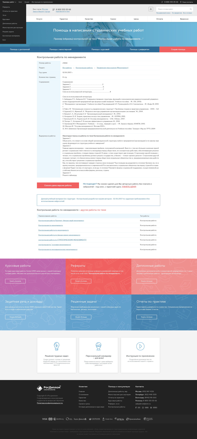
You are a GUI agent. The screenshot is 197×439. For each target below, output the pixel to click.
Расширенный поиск (163, 13)
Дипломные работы (10, 23)
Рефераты (6, 7)
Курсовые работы (115, 401)
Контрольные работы (84, 68)
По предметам (177, 13)
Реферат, (111, 404)
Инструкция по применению (42, 2)
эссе (117, 404)
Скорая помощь (178, 49)
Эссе (4, 15)
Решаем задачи (8, 32)
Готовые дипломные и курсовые (91, 407)
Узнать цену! (129, 187)
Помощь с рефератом (139, 49)
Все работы (67, 68)
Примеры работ (8, 2)
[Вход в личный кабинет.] (151, 9)
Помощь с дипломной (20, 49)
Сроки (113, 19)
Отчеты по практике (10, 11)
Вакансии (184, 19)
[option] (56, 355)
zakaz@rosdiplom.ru (143, 404)
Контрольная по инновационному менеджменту (57, 249)
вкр (126, 391)
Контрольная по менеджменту (50, 225)
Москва (45, 9)
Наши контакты (187, 2)
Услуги (39, 19)
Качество (89, 19)
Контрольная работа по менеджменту (53, 230)
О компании (83, 395)
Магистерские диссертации (13, 28)
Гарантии (64, 19)
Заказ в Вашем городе (41, 12)
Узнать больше (15, 281)
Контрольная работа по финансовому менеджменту (59, 235)
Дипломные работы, (116, 391)
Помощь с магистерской (60, 49)
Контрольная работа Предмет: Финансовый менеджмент (61, 221)
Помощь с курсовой (100, 49)
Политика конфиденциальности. (50, 403)
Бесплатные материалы (11, 36)
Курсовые (6, 19)
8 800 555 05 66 (63, 9)
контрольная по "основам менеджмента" (54, 245)
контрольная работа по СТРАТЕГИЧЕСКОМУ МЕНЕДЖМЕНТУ (62, 240)
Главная (82, 391)
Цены (136, 19)
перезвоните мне (63, 11)
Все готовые (187, 13)
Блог (4, 40)
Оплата (159, 19)
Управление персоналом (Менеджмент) (112, 68)
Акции (27, 2)
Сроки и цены (84, 404)
